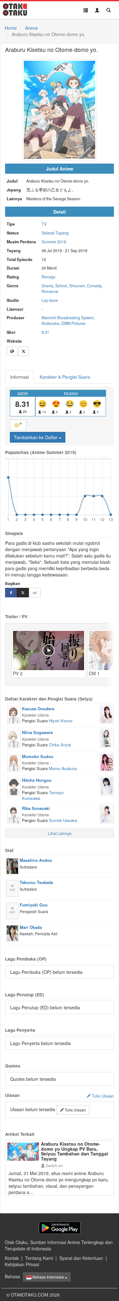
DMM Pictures (73, 323)
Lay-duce (50, 300)
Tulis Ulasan (75, 1109)
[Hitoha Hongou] (14, 786)
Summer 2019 (54, 242)
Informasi (19, 377)
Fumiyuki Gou (34, 905)
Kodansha (50, 323)
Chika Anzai (60, 745)
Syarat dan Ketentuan (81, 1258)
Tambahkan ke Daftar (36, 437)
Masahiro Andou (36, 860)
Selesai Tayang (55, 233)
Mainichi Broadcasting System (68, 318)
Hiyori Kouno (60, 721)
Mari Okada (31, 927)
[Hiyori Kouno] (107, 714)
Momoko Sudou (37, 756)
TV (44, 224)
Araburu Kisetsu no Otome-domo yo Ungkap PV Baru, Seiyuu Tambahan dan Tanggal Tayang (74, 1151)
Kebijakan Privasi (22, 1264)
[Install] (60, 1228)
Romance (50, 291)
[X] (23, 351)
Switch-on (54, 1165)
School (61, 286)
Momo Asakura (63, 768)
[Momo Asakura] (107, 761)
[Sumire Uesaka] (107, 813)
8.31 (45, 332)
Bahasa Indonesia (48, 1276)
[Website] (12, 351)
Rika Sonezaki (36, 808)
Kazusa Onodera (38, 709)
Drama (47, 286)
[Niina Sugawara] (14, 738)
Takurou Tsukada (36, 882)
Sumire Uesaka (63, 820)
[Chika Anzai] (107, 738)
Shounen (77, 286)
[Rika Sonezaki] (14, 814)
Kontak (12, 1258)
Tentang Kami (39, 1258)
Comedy (94, 286)
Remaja (48, 277)
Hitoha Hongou (36, 780)
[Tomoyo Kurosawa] (107, 785)
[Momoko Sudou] (14, 762)
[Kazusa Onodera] (14, 715)
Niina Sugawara (37, 732)
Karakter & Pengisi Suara (65, 377)
